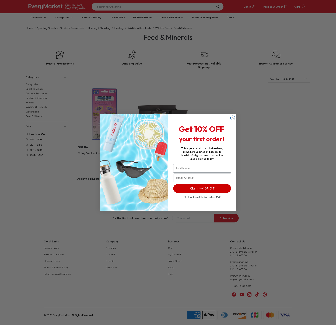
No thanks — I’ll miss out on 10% (202, 197)
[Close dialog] (232, 118)
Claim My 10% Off (202, 188)
